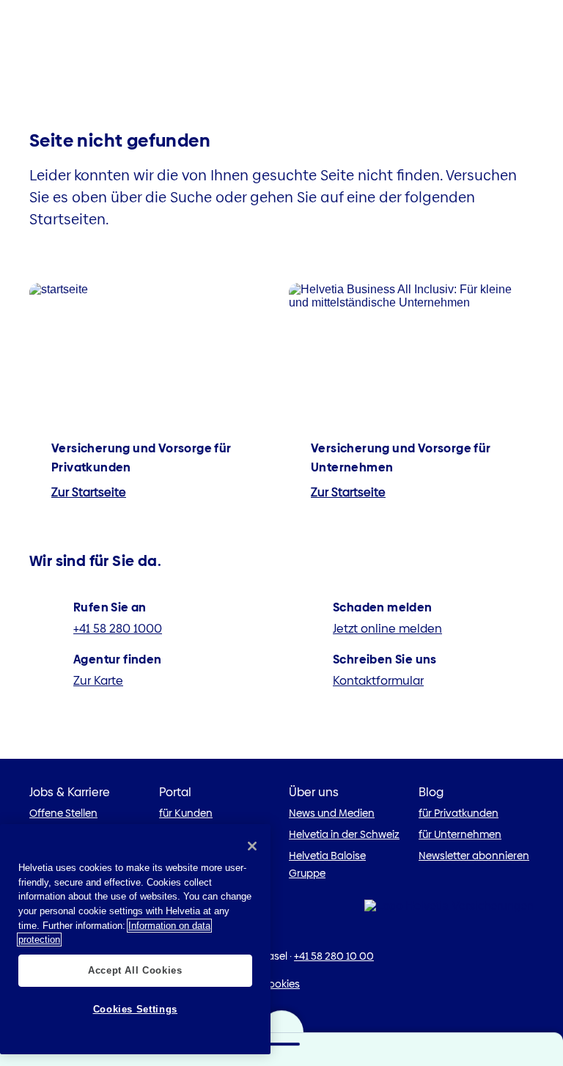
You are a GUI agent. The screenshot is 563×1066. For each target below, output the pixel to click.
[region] (135, 939)
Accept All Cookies (135, 970)
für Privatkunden (458, 813)
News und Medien (332, 813)
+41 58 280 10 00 (334, 956)
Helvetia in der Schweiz (344, 834)
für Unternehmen (460, 834)
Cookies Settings (135, 1009)
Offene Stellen (63, 813)
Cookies (280, 984)
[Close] (252, 846)
